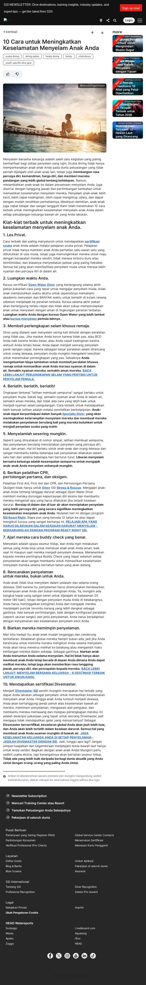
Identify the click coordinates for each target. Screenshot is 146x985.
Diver (46, 488)
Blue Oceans (13, 871)
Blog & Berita (14, 866)
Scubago (11, 928)
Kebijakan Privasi (16, 907)
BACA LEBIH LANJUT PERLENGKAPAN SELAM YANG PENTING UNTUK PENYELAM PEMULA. (50, 375)
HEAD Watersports (19, 923)
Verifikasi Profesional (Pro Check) (26, 845)
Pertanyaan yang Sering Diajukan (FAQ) (30, 835)
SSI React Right (14, 517)
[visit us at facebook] (51, 956)
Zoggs (10, 943)
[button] (131, 7)
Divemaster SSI (26, 691)
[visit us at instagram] (68, 956)
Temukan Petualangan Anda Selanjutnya (41, 810)
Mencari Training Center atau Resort (38, 803)
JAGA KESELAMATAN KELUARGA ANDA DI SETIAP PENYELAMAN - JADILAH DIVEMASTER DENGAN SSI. (48, 737)
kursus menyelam (23, 319)
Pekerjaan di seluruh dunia (31, 817)
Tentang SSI (13, 886)
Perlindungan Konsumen (21, 840)
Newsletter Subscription (29, 796)
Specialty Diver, (73, 414)
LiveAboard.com (85, 928)
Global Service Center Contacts (94, 835)
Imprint (79, 907)
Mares (9, 933)
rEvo (77, 938)
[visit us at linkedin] (86, 956)
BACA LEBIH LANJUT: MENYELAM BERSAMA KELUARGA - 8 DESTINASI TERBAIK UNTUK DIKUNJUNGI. (54, 673)
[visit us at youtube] (77, 956)
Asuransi (80, 871)
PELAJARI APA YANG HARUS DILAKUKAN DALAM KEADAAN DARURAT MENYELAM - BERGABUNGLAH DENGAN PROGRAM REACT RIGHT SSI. (50, 526)
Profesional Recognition (20, 891)
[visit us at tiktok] (94, 956)
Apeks (9, 938)
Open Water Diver (41, 285)
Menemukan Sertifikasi (89, 840)
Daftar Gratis (13, 861)
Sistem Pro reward (86, 891)
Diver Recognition (86, 886)
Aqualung (81, 933)
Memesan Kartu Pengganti (91, 845)
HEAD (78, 943)
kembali (11, 32)
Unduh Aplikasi (84, 861)
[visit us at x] (60, 956)
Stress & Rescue (69, 488)
